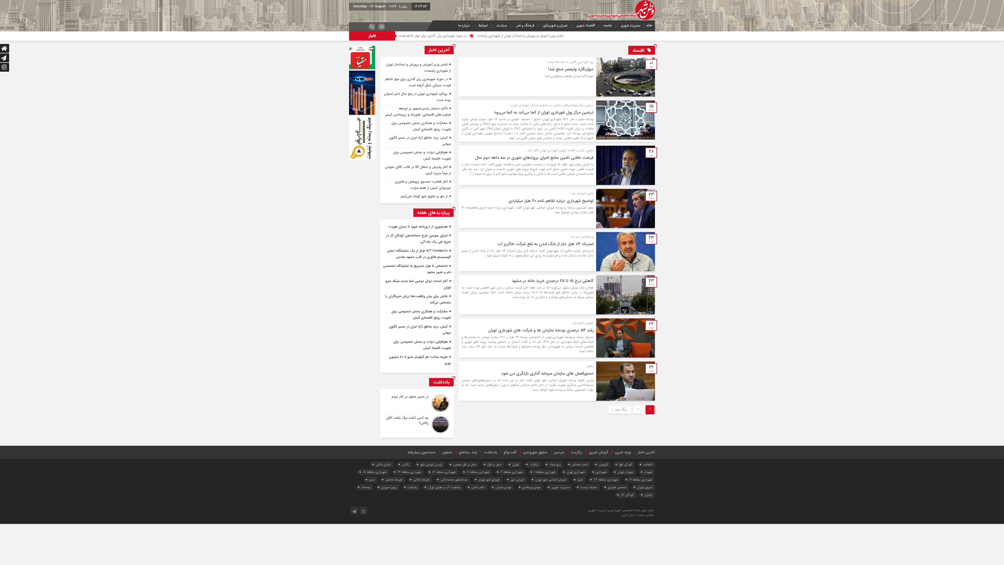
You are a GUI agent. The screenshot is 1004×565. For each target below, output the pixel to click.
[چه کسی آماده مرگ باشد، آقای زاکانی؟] (417, 424)
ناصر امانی (477, 487)
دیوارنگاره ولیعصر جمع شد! (571, 69)
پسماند (365, 487)
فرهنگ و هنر (525, 25)
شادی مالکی (383, 464)
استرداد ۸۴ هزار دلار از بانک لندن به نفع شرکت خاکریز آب (546, 244)
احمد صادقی (580, 464)
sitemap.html (578, 510)
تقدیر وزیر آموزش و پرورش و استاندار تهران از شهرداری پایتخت (572, 35)
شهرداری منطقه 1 (545, 472)
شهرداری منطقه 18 (374, 472)
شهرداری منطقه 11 (478, 472)
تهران (515, 464)
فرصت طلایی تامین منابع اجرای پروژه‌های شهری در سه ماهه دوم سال (534, 157)
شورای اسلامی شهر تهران (550, 479)
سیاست (502, 25)
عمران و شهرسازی (555, 25)
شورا (580, 479)
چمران (648, 494)
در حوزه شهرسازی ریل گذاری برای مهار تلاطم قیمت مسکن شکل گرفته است (466, 35)
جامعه (607, 25)
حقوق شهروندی (535, 452)
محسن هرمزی (617, 487)
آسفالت (647, 464)
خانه (649, 25)
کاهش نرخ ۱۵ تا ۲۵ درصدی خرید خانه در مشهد (553, 281)
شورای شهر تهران (489, 479)
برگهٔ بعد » (619, 409)
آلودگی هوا (625, 464)
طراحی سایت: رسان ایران (637, 514)
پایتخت (412, 487)
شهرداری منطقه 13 (409, 472)
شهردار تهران (625, 472)
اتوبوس (603, 464)
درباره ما (464, 25)
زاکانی (405, 464)
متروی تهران (644, 487)
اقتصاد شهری (585, 25)
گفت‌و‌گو (510, 452)
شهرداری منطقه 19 (640, 479)
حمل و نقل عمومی (464, 464)
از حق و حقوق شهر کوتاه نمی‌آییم (424, 196)
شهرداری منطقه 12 (444, 472)
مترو (371, 479)
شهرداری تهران (576, 472)
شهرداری (601, 472)
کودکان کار (627, 494)
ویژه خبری (623, 452)
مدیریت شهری (630, 25)
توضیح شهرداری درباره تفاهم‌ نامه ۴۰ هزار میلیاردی (551, 200)
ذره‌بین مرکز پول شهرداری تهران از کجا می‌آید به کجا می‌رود (544, 112)
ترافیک (534, 464)
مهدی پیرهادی (531, 487)
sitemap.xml (556, 510)
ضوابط (483, 25)
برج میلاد (555, 464)
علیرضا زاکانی (421, 479)
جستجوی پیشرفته (421, 452)
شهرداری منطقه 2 (511, 472)
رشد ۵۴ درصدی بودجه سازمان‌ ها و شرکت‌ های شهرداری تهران (541, 330)
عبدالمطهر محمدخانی (454, 479)
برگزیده (577, 452)
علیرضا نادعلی (393, 479)
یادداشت (490, 452)
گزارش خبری (598, 452)
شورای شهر (517, 479)
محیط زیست (588, 487)
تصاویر (447, 452)
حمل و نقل (494, 464)
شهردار (648, 472)
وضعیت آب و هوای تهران (444, 487)
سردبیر (559, 452)
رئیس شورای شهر (431, 464)
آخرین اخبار (646, 452)
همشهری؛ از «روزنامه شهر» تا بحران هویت (418, 226)
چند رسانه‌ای (468, 452)
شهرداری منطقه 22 (606, 479)
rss (567, 510)
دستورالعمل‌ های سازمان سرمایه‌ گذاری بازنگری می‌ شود (547, 373)
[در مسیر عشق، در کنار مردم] (417, 403)
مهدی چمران (503, 487)
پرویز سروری (389, 487)
